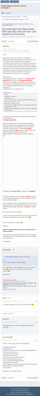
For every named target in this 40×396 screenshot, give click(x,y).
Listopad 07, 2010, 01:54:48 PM (10, 322)
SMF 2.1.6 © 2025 (16, 390)
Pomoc (12, 388)
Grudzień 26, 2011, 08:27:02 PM (10, 340)
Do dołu (4, 41)
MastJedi (7, 250)
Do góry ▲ (27, 388)
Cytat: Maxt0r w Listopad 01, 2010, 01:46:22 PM (17, 257)
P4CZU (6, 46)
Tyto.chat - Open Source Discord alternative (20, 392)
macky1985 (8, 337)
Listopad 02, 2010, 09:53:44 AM (10, 252)
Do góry (4, 378)
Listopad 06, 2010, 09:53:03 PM (10, 301)
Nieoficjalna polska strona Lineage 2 (13, 7)
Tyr (5, 298)
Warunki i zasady (19, 388)
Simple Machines (24, 390)
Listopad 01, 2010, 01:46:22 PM (10, 49)
